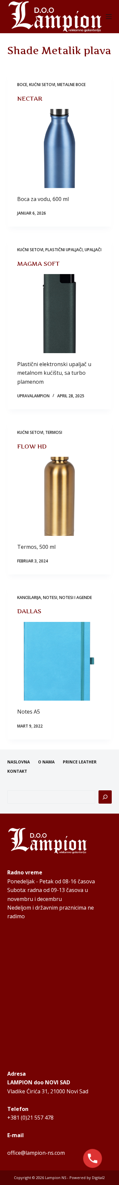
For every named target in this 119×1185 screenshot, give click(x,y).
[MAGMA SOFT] (59, 313)
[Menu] (109, 17)
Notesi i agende (75, 597)
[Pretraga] (105, 797)
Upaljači (93, 249)
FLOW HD (32, 446)
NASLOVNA (18, 762)
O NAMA (46, 762)
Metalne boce (71, 84)
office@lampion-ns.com (36, 1152)
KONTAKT (17, 771)
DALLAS (29, 611)
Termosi (53, 432)
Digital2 (98, 1177)
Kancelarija (29, 597)
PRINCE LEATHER (80, 762)
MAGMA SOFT (38, 263)
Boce (22, 84)
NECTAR (29, 98)
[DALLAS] (59, 661)
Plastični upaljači (64, 249)
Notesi (50, 597)
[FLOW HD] (59, 496)
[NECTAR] (59, 148)
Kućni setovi (42, 84)
